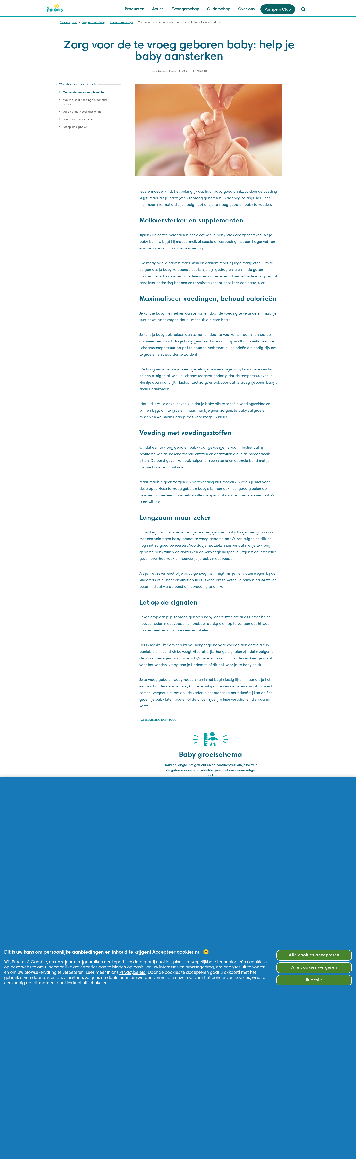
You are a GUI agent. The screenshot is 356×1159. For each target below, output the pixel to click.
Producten (134, 9)
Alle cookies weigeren (314, 968)
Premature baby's (121, 22)
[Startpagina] (54, 8)
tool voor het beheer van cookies (218, 978)
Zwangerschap (185, 9)
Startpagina (68, 22)
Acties (158, 9)
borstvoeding (203, 482)
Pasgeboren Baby (93, 22)
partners (74, 962)
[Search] (303, 9)
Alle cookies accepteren (314, 955)
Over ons (246, 9)
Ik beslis (314, 980)
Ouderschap (218, 9)
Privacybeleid (132, 972)
